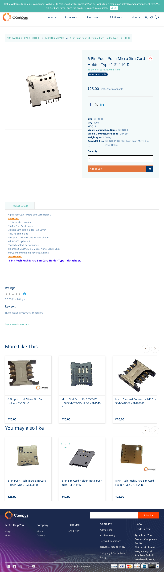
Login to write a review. (17, 324)
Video (8, 535)
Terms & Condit (108, 540)
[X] (21, 566)
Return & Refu (107, 546)
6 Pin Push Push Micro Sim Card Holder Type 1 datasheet (44, 260)
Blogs (8, 531)
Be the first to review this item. (104, 69)
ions (119, 540)
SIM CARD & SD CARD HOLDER (23, 37)
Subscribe (148, 515)
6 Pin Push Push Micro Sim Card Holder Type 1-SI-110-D (100, 37)
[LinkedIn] (102, 104)
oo (103, 535)
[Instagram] (27, 566)
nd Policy (120, 546)
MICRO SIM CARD (54, 37)
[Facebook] (90, 104)
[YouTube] (33, 566)
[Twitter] (96, 104)
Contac (104, 529)
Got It (114, 8)
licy (113, 535)
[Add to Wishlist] (150, 58)
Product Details (20, 205)
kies (106, 535)
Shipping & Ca (108, 553)
